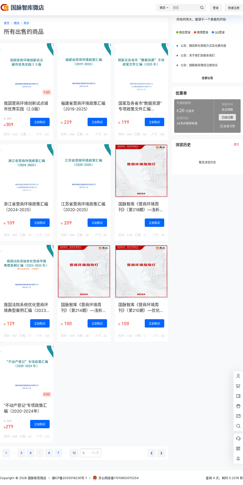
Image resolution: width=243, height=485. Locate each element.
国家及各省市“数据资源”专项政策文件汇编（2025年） (140, 109)
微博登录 (202, 32)
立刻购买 (40, 122)
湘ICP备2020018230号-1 (69, 478)
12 (74, 453)
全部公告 (207, 78)
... (14, 452)
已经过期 (227, 117)
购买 (26, 23)
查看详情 (229, 126)
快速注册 (233, 8)
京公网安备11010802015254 (118, 478)
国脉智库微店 (36, 478)
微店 (16, 23)
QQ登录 (220, 32)
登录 (216, 8)
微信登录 (185, 32)
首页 (6, 23)
